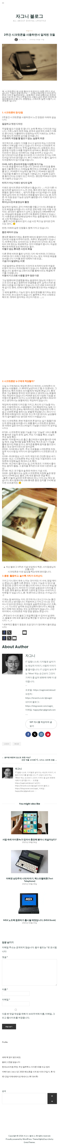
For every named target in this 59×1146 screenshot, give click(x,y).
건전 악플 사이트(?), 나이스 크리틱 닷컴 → (39, 760)
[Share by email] (14, 87)
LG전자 (6, 744)
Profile (5, 1042)
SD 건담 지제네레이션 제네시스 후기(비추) (20, 1076)
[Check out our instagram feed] (19, 632)
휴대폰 (16, 744)
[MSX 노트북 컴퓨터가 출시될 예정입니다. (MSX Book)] (29, 903)
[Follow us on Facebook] (4, 632)
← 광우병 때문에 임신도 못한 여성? (16, 757)
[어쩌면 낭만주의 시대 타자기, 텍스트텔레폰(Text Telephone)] (29, 861)
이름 (5, 989)
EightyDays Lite (45, 1139)
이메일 (6, 999)
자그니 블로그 (29, 16)
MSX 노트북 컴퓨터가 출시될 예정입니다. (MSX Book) (29, 920)
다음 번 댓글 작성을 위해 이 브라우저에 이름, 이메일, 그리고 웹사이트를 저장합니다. (28, 1015)
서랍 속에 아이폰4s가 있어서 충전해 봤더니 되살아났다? (29, 839)
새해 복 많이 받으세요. (11, 1057)
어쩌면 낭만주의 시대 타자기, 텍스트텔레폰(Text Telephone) (29, 879)
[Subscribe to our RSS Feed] (14, 632)
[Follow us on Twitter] (9, 632)
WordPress (27, 1139)
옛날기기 (29, 31)
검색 (4, 1091)
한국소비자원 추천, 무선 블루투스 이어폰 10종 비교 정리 (26, 1067)
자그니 (23, 39)
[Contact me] (24, 632)
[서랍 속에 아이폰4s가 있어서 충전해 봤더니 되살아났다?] (29, 822)
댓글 (5, 957)
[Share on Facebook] (4, 87)
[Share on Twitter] (9, 87)
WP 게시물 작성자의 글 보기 (41, 724)
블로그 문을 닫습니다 (11, 1062)
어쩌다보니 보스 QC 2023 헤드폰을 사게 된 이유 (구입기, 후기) (28, 1071)
